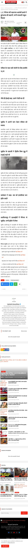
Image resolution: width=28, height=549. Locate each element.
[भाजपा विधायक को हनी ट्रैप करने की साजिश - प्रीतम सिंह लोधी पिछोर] (3, 412)
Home (2, 8)
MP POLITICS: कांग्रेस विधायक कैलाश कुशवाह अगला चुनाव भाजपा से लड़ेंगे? (17, 425)
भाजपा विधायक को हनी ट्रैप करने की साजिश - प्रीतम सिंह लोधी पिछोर (17, 411)
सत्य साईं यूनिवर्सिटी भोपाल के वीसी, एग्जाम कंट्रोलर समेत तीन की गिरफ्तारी (17, 382)
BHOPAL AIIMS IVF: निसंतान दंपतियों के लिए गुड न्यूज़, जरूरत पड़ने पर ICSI (20, 495)
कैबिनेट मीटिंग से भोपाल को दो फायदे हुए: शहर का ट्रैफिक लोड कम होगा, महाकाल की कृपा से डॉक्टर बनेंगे (6, 479)
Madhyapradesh (8, 8)
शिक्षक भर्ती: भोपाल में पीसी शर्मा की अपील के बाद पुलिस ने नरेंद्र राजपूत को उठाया (21, 479)
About (12, 538)
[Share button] (19, 284)
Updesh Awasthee (13, 304)
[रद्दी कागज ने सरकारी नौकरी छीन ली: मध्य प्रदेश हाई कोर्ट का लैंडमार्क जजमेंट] (3, 398)
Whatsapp (15, 284)
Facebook (5, 284)
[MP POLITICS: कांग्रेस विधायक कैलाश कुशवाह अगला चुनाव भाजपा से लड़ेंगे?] (3, 426)
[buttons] (9, 532)
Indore (7, 280)
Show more (24, 331)
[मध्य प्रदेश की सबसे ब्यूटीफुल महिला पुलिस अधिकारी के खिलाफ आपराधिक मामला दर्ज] (3, 405)
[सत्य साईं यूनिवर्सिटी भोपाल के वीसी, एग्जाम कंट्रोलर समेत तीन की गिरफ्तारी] (3, 383)
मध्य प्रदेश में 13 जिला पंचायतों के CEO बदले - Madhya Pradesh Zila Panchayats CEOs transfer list (18, 433)
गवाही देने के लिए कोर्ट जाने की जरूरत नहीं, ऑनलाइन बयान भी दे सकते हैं (17, 418)
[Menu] (2, 2)
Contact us (19, 538)
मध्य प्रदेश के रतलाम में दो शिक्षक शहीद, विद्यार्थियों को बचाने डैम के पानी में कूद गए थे (17, 389)
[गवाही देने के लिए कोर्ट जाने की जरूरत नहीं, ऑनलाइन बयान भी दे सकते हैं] (3, 419)
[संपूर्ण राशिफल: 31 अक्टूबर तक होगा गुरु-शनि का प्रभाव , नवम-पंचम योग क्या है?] (3, 441)
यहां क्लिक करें (19, 251)
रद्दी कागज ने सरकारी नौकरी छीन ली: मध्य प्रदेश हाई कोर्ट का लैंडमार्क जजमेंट (17, 396)
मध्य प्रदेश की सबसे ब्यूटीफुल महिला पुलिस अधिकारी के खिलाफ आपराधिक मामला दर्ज (17, 404)
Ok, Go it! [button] (5, 546)
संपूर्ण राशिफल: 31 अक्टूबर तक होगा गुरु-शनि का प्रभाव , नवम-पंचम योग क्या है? (17, 439)
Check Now (10, 542)
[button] (22, 2)
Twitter (11, 284)
